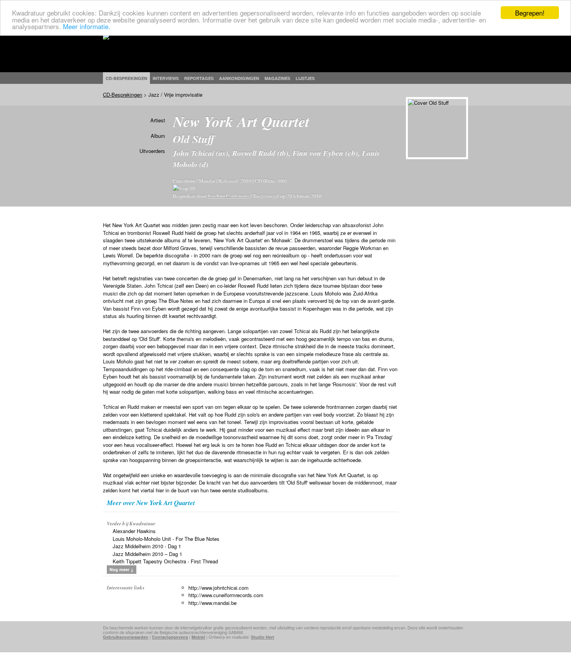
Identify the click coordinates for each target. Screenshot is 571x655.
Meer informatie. (86, 26)
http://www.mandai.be (212, 602)
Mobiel (198, 637)
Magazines (277, 78)
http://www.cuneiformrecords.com (225, 595)
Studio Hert (262, 637)
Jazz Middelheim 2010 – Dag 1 (147, 554)
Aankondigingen (239, 78)
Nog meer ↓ (122, 569)
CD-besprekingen (126, 78)
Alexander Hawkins (134, 531)
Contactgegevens (170, 637)
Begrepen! (530, 12)
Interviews (166, 78)
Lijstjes (305, 78)
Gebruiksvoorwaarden (125, 637)
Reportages (199, 78)
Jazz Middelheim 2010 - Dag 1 (147, 546)
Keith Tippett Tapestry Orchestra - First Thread (165, 561)
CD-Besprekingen (122, 94)
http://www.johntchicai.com (218, 587)
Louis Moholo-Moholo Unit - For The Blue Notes (166, 538)
